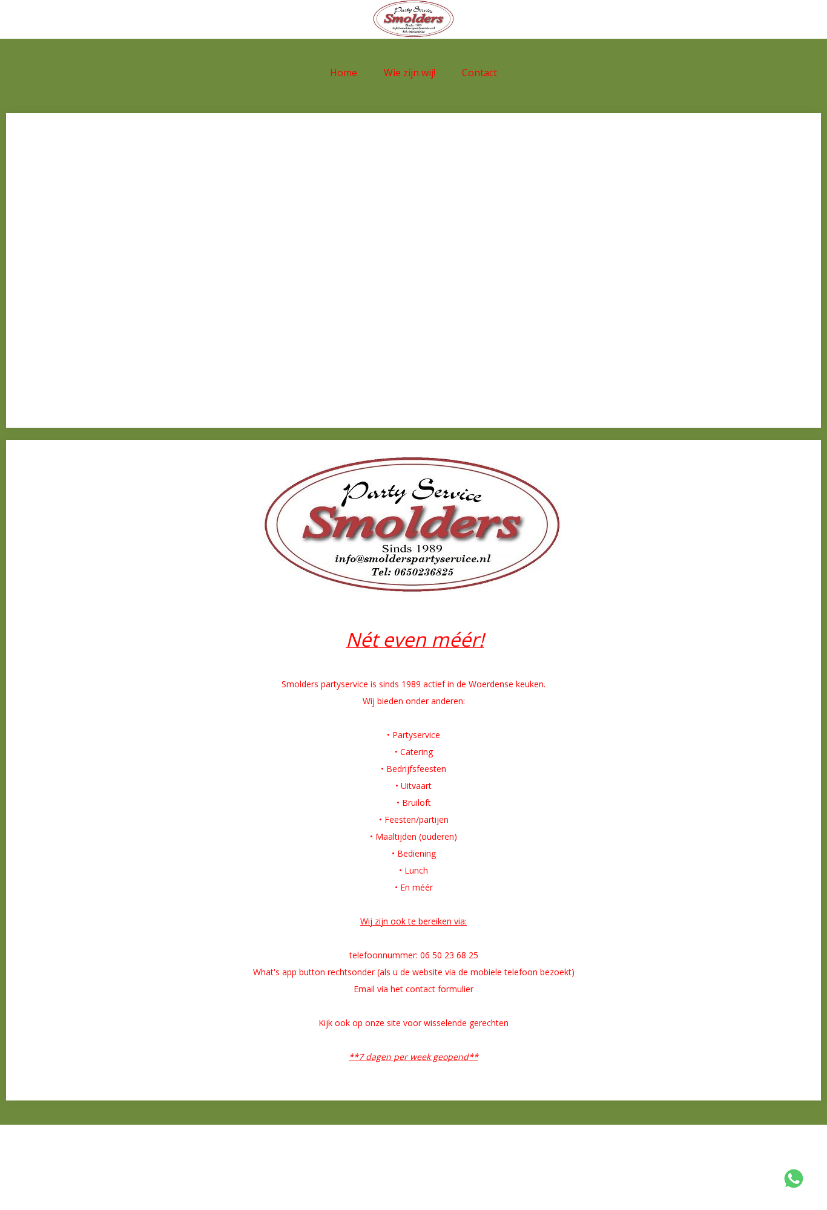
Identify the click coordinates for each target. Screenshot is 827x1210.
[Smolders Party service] (413, 19)
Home (343, 72)
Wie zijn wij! (409, 72)
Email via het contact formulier (413, 989)
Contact (479, 72)
